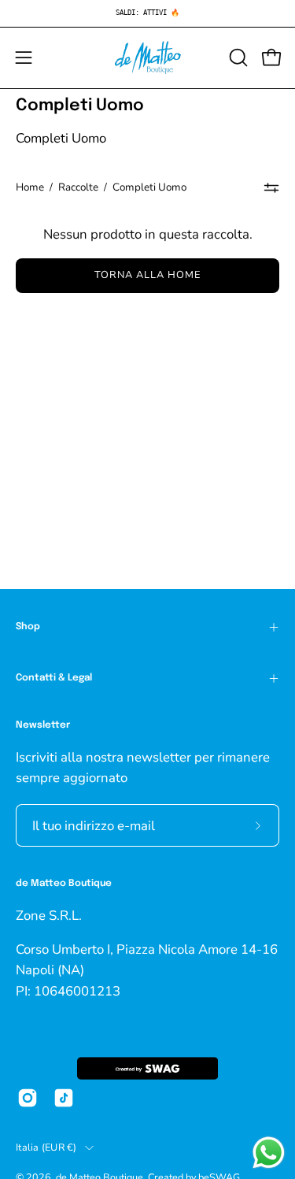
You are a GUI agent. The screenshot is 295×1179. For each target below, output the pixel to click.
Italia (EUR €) (46, 1147)
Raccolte (78, 187)
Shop (28, 627)
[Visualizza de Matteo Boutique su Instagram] (27, 1098)
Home (30, 187)
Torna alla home (147, 275)
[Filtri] (272, 187)
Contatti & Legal (54, 678)
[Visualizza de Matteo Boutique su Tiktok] (64, 1098)
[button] (237, 57)
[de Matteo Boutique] (148, 57)
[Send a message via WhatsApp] (268, 1152)
